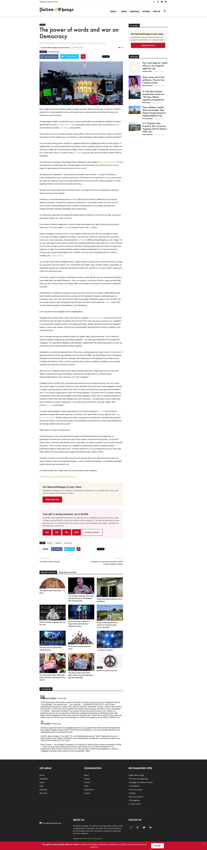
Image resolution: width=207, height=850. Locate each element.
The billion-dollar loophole (50, 562)
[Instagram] (158, 1)
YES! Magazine (134, 800)
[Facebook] (154, 1)
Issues (113, 11)
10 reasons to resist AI (105, 650)
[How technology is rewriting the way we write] (53, 612)
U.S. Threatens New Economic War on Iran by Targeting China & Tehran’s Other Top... (154, 127)
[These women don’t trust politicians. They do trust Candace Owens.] (135, 84)
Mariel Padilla (147, 85)
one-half (101, 411)
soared (107, 302)
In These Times (135, 804)
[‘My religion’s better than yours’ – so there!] (53, 583)
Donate (146, 11)
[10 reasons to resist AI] (110, 639)
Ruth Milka (146, 102)
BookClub (43, 789)
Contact (87, 793)
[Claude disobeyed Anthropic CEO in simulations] (110, 587)
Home (42, 775)
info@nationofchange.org (92, 838)
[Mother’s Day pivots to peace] (110, 661)
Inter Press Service (136, 797)
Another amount (92, 532)
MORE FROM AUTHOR (67, 572)
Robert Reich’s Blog (136, 775)
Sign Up (156, 11)
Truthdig (132, 793)
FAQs (86, 786)
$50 (66, 532)
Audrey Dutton (147, 118)
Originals (134, 11)
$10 (47, 532)
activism (49, 543)
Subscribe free (52, 499)
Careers (87, 782)
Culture (42, 25)
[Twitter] (162, 1)
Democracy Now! (135, 789)
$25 (56, 532)
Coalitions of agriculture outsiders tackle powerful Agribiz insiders (107, 563)
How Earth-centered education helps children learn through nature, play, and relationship (80, 675)
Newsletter (44, 779)
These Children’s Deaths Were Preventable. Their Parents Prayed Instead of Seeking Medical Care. (154, 111)
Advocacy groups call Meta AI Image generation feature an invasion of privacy (79, 623)
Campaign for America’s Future (141, 782)
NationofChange (54, 52)
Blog (41, 786)
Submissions (89, 789)
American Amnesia (96, 318)
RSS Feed (43, 793)
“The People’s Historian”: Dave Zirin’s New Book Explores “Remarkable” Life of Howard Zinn (81, 598)
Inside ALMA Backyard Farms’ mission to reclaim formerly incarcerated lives (107, 625)
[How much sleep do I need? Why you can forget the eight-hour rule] (135, 67)
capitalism (58, 543)
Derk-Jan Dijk (147, 71)
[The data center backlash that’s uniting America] (53, 638)
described (81, 240)
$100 (76, 532)
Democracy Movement (107, 162)
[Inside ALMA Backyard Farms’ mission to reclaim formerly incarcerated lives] (110, 613)
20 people (77, 153)
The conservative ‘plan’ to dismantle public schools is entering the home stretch (52, 677)
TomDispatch (134, 786)
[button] (164, 11)
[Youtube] (165, 1)
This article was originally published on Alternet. (58, 477)
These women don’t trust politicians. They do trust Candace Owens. (153, 80)
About (86, 775)
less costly (49, 405)
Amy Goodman (147, 134)
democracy (68, 543)
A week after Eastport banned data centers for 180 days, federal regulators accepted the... (154, 95)
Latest (124, 11)
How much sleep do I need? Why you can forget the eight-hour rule (154, 65)
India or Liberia (56, 255)
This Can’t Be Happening (138, 779)
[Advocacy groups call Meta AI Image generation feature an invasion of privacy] (81, 612)
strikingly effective (65, 125)
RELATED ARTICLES (48, 572)
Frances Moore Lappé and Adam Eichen (55, 47)
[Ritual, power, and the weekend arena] (81, 637)
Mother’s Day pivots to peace (107, 670)
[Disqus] (81, 724)
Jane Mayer (64, 128)
